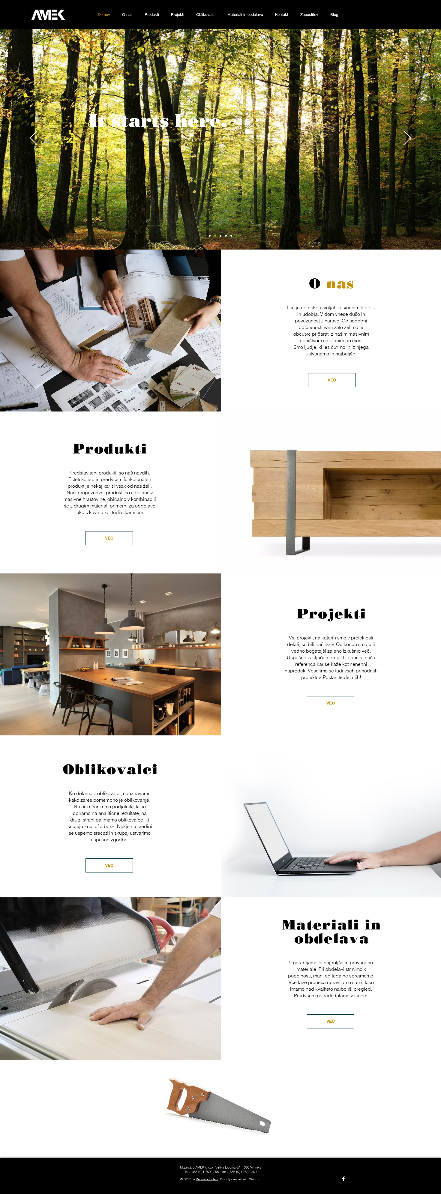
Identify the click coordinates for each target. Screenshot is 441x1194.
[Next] (407, 138)
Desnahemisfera (207, 1179)
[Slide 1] (215, 236)
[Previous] (34, 138)
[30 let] (210, 236)
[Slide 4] (231, 236)
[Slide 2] (220, 236)
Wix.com (255, 1179)
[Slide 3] (226, 236)
